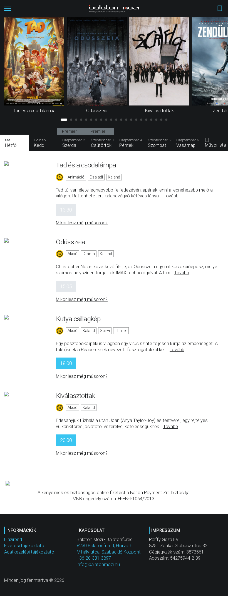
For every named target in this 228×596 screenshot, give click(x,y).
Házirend (13, 539)
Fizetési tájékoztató (24, 545)
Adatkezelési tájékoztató (29, 552)
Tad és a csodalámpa (86, 165)
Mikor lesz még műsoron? (82, 222)
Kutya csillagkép (78, 319)
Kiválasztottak (75, 396)
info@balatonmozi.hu (98, 564)
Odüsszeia (70, 242)
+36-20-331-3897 (94, 558)
